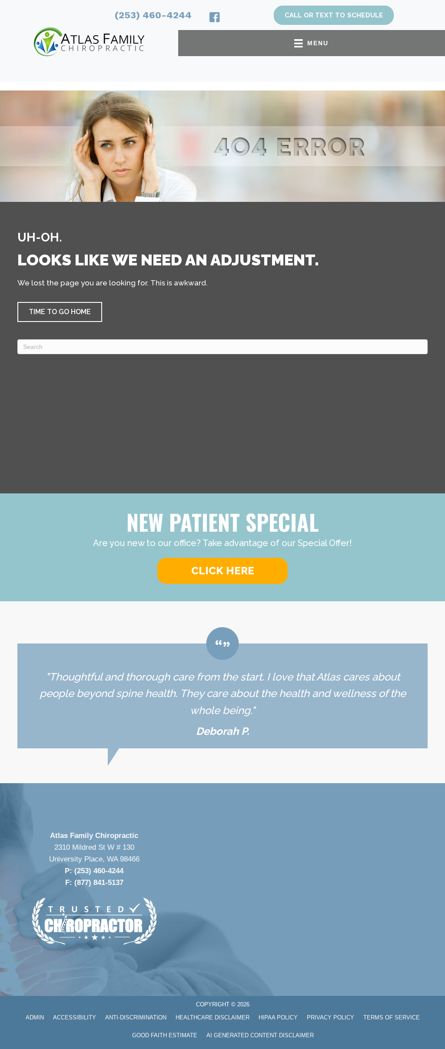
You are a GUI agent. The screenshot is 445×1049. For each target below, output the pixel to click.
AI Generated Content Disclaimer (260, 1035)
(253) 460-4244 (153, 15)
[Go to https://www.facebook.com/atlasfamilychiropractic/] (214, 19)
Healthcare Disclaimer (212, 1017)
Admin (35, 1017)
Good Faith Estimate (164, 1035)
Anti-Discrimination (135, 1017)
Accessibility (74, 1017)
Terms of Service (391, 1017)
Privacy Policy (330, 1017)
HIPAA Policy (278, 1017)
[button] (59, 312)
